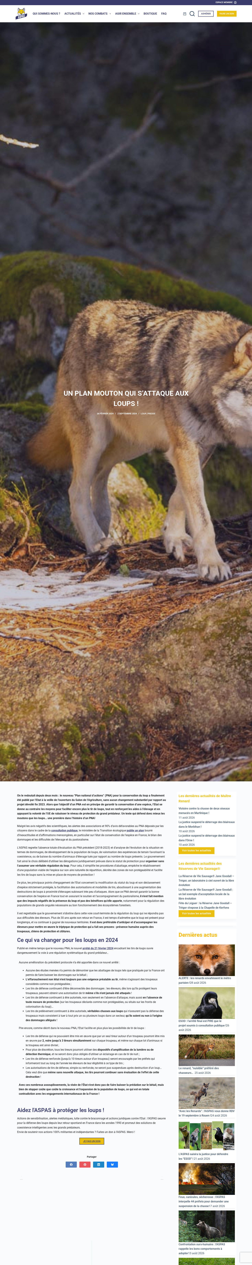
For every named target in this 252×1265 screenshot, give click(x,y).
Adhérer (206, 13)
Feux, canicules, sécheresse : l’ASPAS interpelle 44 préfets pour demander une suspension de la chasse (204, 1201)
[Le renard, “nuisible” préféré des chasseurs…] (207, 1050)
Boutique (150, 13)
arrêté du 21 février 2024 (97, 948)
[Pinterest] (85, 1165)
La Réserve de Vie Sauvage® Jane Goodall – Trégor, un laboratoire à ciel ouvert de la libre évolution (206, 880)
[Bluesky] (112, 1165)
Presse (151, 413)
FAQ (163, 13)
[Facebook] (71, 1165)
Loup (143, 413)
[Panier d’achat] (184, 13)
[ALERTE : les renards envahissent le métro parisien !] (207, 960)
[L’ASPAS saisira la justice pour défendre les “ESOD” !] (207, 1135)
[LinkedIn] (98, 1165)
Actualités (72, 13)
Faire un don (227, 13)
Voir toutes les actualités (196, 850)
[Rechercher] (192, 13)
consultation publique (64, 830)
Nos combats (97, 13)
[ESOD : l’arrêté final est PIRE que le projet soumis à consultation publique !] (207, 1002)
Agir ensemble (125, 13)
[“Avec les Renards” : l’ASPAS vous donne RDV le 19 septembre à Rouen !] (207, 1092)
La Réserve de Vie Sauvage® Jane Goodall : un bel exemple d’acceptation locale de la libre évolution (206, 894)
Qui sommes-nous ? (46, 13)
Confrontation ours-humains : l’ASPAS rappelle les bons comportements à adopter (202, 1249)
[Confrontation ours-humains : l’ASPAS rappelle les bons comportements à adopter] (207, 1226)
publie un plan (135, 830)
